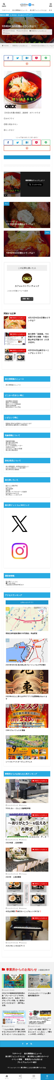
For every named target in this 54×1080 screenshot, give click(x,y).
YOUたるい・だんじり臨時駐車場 (18, 808)
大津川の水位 (10, 447)
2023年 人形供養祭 (13, 877)
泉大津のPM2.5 (11, 444)
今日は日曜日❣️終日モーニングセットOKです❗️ (24, 911)
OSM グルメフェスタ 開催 (15, 730)
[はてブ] (27, 58)
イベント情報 (17, 1059)
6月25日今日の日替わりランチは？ (39, 319)
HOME (6, 46)
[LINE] (45, 58)
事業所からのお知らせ (38, 31)
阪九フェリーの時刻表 (13, 404)
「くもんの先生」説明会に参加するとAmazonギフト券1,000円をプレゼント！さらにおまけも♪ (14, 1031)
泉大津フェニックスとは (38, 10)
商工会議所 (9, 489)
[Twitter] (17, 58)
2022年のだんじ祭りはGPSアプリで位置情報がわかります (26, 697)
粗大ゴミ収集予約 (12, 486)
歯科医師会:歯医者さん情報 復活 (16, 425)
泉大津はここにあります (14, 495)
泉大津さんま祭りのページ (38, 1056)
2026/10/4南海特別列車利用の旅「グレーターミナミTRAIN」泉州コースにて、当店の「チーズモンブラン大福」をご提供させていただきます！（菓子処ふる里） (13, 999)
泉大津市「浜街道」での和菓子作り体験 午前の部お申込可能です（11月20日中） (38, 338)
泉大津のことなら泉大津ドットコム (33, 1067)
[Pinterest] (27, 63)
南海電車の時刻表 (12, 401)
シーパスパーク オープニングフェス (19, 762)
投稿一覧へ (26, 299)
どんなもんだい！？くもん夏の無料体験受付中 (39, 994)
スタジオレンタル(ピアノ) (15, 946)
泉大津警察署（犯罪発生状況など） (18, 466)
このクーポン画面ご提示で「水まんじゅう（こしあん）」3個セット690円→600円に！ (40, 1031)
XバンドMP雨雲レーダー (14, 446)
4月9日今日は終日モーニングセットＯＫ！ (38, 351)
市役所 (8, 490)
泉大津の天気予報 (12, 443)
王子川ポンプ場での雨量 (14, 449)
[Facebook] (8, 58)
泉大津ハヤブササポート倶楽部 (16, 492)
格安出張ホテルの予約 (13, 407)
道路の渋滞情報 (11, 406)
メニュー (33, 1078)
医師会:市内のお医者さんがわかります (19, 423)
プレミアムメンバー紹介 (27, 1062)
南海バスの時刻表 (12, 403)
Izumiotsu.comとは (12, 493)
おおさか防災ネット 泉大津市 (15, 468)
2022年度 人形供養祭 (14, 843)
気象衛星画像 (10, 441)
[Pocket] (36, 58)
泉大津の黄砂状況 (12, 450)
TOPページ (6, 10)
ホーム (7, 1078)
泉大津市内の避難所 (12, 469)
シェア (20, 1078)
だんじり (9, 487)
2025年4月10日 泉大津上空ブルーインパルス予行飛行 (26, 665)
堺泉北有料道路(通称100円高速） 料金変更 (21, 633)
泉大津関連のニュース (19, 10)
